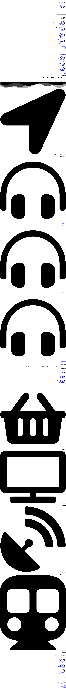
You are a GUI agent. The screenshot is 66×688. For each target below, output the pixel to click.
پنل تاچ (63, 19)
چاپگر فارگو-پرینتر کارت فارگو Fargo (58, 22)
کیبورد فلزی (62, 38)
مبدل (63, 40)
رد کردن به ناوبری (63, 0)
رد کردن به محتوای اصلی (56, 0)
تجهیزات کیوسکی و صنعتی (60, 20)
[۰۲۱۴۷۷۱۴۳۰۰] (33, 291)
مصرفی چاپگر (62, 42)
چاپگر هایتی (62, 24)
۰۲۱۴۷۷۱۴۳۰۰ (63, 292)
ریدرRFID (62, 29)
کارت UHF (62, 34)
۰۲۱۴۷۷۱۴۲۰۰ (63, 223)
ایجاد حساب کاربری (63, 683)
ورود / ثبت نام (62, 675)
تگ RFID (62, 21)
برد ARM (62, 18)
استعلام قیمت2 (63, 73)
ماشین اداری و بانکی (61, 39)
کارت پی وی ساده (61, 35)
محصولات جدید (61, 41)
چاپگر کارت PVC (61, 23)
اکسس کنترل (62, 17)
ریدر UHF (62, 28)
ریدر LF (63, 26)
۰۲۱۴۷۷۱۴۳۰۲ (63, 361)
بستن (65, 680)
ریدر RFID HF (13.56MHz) (60, 27)
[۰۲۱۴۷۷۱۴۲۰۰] (33, 222)
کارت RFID (62, 33)
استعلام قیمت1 (63, 72)
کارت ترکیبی (62, 36)
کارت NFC (62, 32)
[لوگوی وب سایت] (64, 53)
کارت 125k (62, 30)
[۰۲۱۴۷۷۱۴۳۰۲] (33, 360)
